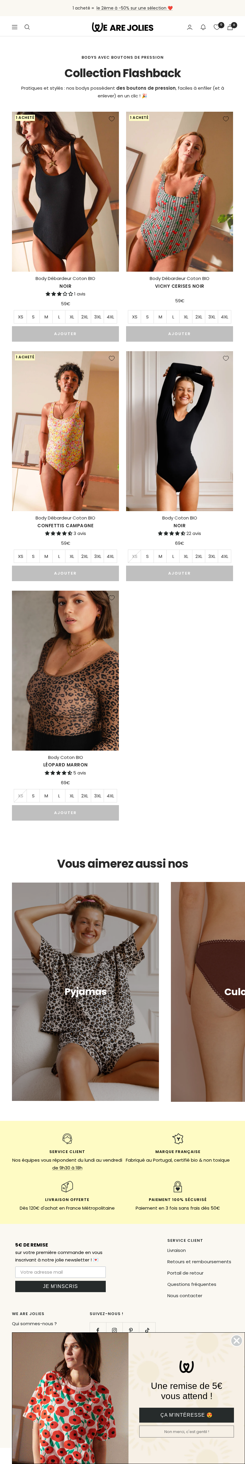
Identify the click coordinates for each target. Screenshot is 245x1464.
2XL (84, 317)
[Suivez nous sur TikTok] (147, 1330)
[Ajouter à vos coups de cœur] (112, 119)
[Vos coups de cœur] (217, 27)
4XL (110, 317)
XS (20, 317)
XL (72, 317)
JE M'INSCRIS (60, 1286)
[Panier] (230, 27)
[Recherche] (27, 27)
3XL (97, 317)
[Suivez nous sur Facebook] (98, 1330)
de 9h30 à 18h (67, 1168)
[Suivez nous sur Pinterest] (130, 1330)
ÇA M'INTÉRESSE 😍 (186, 1415)
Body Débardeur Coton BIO (65, 282)
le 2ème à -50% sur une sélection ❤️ (135, 8)
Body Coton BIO (179, 522)
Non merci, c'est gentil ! (186, 1432)
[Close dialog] (237, 1341)
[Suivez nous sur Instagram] (114, 1330)
